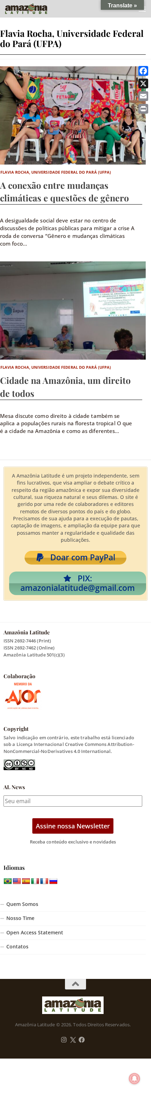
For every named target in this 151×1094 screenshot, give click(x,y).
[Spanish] (26, 881)
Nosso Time (20, 918)
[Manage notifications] (134, 1078)
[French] (44, 881)
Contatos (17, 946)
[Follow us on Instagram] (64, 1040)
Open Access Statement (34, 932)
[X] (143, 83)
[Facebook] (143, 71)
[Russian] (53, 881)
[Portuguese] (8, 881)
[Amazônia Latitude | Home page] (33, 9)
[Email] (143, 96)
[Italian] (35, 881)
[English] (17, 881)
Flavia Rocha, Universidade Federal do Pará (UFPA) (55, 172)
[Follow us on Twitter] (73, 1040)
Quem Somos (22, 904)
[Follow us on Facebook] (82, 1040)
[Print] (143, 108)
